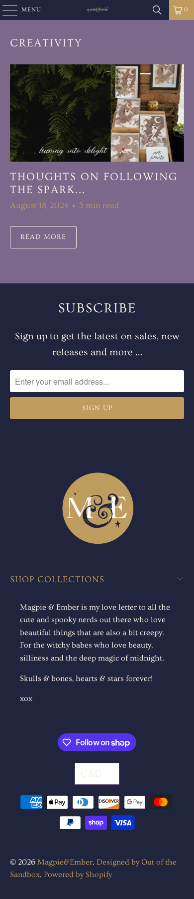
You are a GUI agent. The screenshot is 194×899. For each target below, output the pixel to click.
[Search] (157, 10)
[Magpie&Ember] (97, 10)
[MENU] (5, 10)
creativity (46, 43)
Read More (43, 237)
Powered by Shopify (78, 874)
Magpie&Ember (65, 862)
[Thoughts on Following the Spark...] (97, 113)
